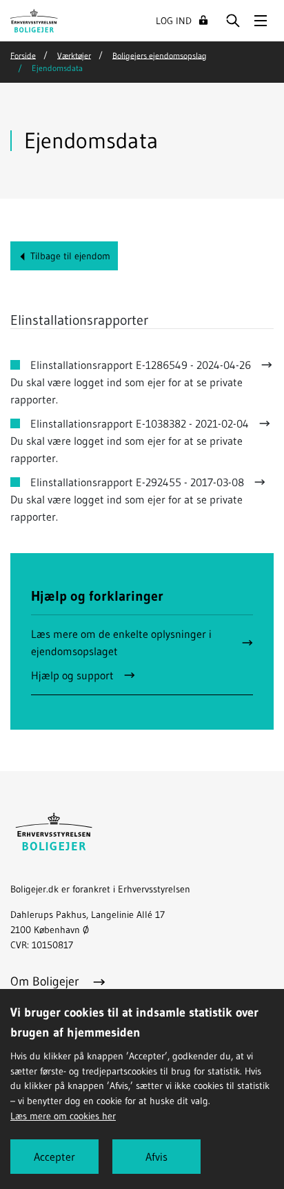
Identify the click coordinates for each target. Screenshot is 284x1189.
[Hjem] (34, 19)
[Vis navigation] (260, 20)
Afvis (156, 1156)
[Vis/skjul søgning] (233, 20)
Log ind (174, 20)
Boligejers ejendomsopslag (159, 55)
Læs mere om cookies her (63, 1116)
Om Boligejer (46, 981)
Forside (23, 55)
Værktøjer (74, 55)
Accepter (54, 1156)
